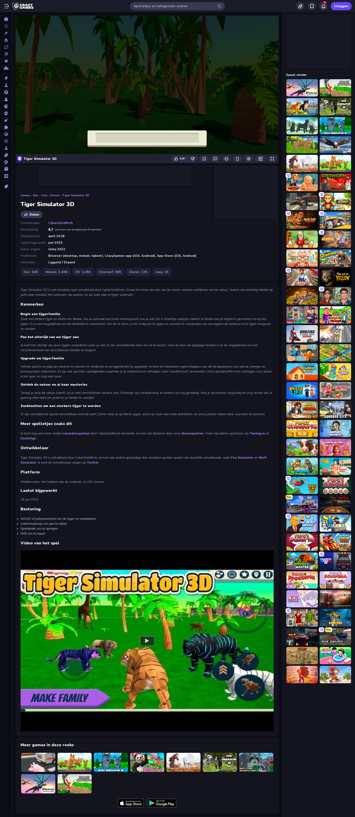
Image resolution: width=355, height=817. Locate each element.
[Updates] (6, 46)
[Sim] (6, 148)
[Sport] (6, 155)
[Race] (6, 134)
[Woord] (6, 176)
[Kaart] (6, 113)
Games (25, 195)
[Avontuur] (6, 92)
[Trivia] (6, 169)
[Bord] (6, 99)
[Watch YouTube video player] (147, 641)
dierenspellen (192, 433)
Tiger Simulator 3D (75, 195)
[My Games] (312, 6)
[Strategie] (6, 162)
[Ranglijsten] (6, 67)
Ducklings (28, 438)
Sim (35, 195)
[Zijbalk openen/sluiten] (7, 6)
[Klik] (6, 120)
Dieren (55, 195)
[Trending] (6, 40)
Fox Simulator (242, 457)
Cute (44, 195)
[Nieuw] (6, 33)
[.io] (6, 106)
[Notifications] (323, 6)
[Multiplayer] (6, 60)
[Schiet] (6, 141)
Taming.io (257, 433)
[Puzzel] (6, 127)
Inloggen (341, 6)
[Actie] (6, 78)
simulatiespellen (76, 433)
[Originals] (6, 53)
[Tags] (6, 186)
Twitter (93, 462)
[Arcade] (6, 85)
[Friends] (300, 6)
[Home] (6, 19)
